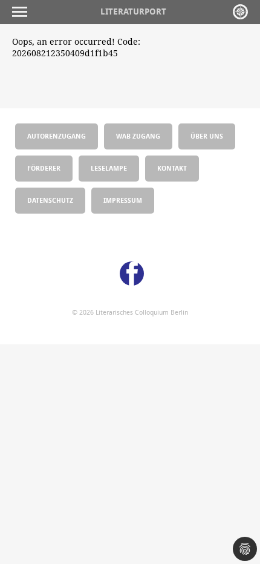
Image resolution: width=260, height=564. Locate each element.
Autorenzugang (56, 135)
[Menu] (22, 11)
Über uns (206, 135)
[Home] (240, 11)
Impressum (122, 200)
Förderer (43, 167)
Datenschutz (50, 200)
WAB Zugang (138, 135)
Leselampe (109, 167)
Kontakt (172, 167)
